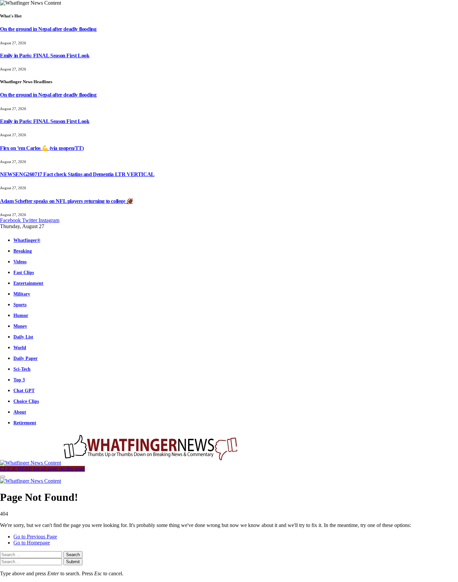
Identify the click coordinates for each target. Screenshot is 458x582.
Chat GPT (24, 390)
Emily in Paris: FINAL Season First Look (44, 55)
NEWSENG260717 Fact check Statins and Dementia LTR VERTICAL (77, 174)
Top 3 (19, 379)
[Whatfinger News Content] (120, 463)
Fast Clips (23, 272)
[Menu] (2, 477)
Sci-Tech (22, 369)
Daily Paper (25, 358)
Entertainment (28, 283)
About (19, 412)
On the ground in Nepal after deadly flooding (48, 29)
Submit (73, 561)
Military (21, 294)
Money (20, 326)
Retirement (24, 422)
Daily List (23, 336)
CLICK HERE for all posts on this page (42, 469)
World (19, 347)
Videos (19, 261)
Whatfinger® (26, 240)
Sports (19, 304)
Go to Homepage (31, 542)
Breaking (22, 251)
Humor (20, 315)
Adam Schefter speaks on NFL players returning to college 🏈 (66, 201)
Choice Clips (26, 401)
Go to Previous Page (35, 536)
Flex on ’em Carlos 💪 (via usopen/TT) (42, 148)
